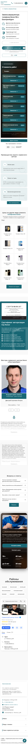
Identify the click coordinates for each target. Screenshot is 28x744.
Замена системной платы (10, 125)
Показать (14, 504)
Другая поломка (14, 140)
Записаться (13, 80)
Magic (3, 220)
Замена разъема (8, 96)
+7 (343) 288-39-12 (18, 3)
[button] (11, 410)
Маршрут (7, 627)
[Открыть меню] (26, 3)
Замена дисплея (8, 115)
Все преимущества (14, 202)
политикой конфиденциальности (16, 51)
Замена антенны (8, 106)
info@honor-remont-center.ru (11, 704)
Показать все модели (14, 286)
